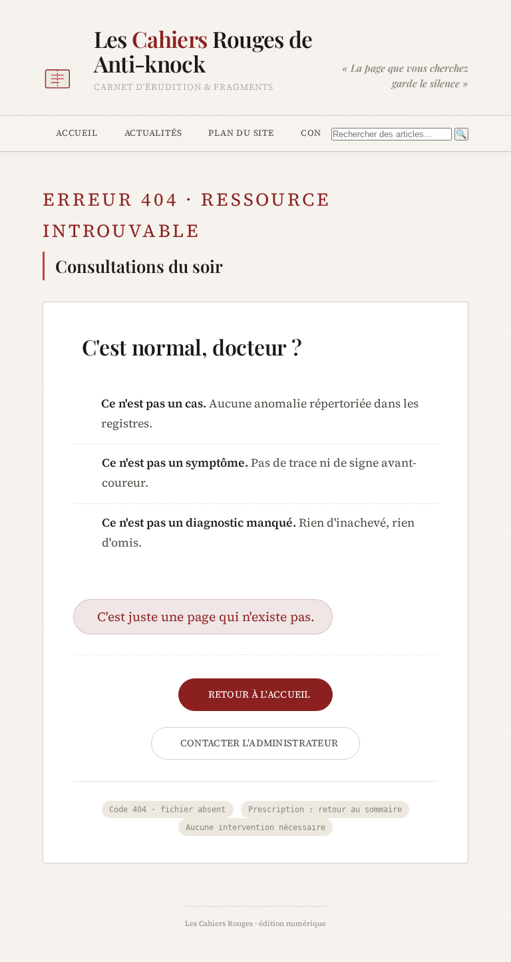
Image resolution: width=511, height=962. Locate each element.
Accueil (77, 132)
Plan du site (240, 132)
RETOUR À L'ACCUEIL (259, 694)
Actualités (153, 132)
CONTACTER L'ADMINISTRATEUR (259, 743)
